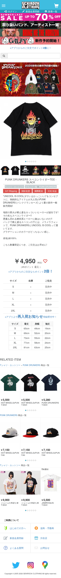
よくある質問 (16, 547)
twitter (16, 565)
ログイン (12, 11)
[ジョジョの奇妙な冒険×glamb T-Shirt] (10, 483)
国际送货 (25, 191)
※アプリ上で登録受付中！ (31, 316)
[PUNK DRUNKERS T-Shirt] (51, 382)
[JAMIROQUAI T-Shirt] (51, 483)
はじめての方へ (18, 528)
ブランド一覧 (31, 186)
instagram (31, 565)
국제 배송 (52, 191)
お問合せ (44, 547)
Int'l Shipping (11, 191)
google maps (45, 565)
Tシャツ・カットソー (14, 186)
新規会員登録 (32, 11)
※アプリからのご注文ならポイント (30, 271)
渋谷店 (43, 538)
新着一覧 (52, 11)
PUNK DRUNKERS (47, 186)
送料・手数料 (47, 528)
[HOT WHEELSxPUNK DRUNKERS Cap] (10, 432)
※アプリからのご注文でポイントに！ (30, 47)
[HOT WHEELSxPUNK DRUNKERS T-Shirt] (10, 382)
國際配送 (38, 191)
